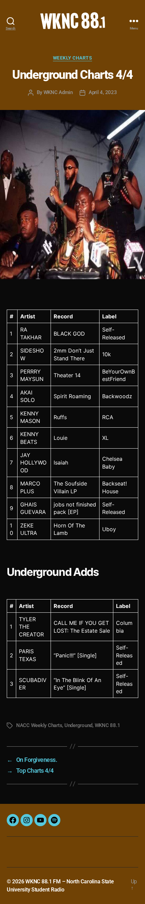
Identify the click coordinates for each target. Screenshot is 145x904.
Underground (78, 725)
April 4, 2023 (103, 92)
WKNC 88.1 (107, 725)
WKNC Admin (58, 92)
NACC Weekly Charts (39, 725)
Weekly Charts (72, 58)
